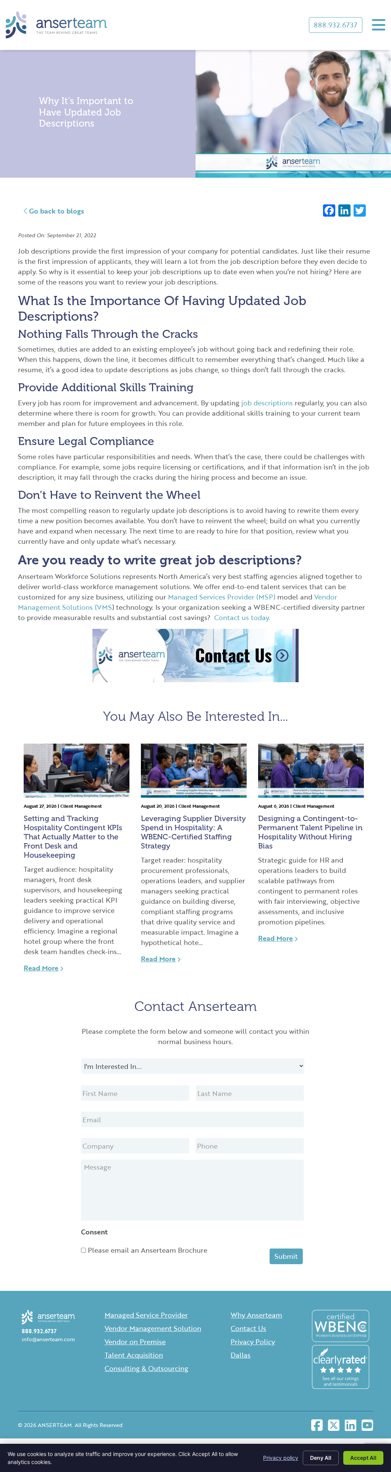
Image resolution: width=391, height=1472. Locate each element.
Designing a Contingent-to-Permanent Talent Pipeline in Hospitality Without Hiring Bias (310, 832)
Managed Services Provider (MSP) (221, 597)
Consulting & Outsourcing (146, 1368)
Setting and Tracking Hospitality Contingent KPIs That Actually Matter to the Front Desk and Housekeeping (73, 837)
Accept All (363, 1457)
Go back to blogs (55, 211)
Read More (41, 968)
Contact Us (248, 1328)
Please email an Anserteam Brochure (147, 1250)
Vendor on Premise (135, 1342)
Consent (94, 1232)
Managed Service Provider (146, 1315)
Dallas (240, 1355)
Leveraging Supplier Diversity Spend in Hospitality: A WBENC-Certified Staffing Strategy (193, 832)
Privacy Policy (253, 1342)
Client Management (81, 805)
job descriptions (266, 403)
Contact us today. (242, 617)
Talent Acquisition (134, 1355)
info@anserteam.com (48, 1339)
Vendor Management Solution (153, 1328)
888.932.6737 (335, 25)
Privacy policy (280, 1457)
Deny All (320, 1457)
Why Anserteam (256, 1315)
